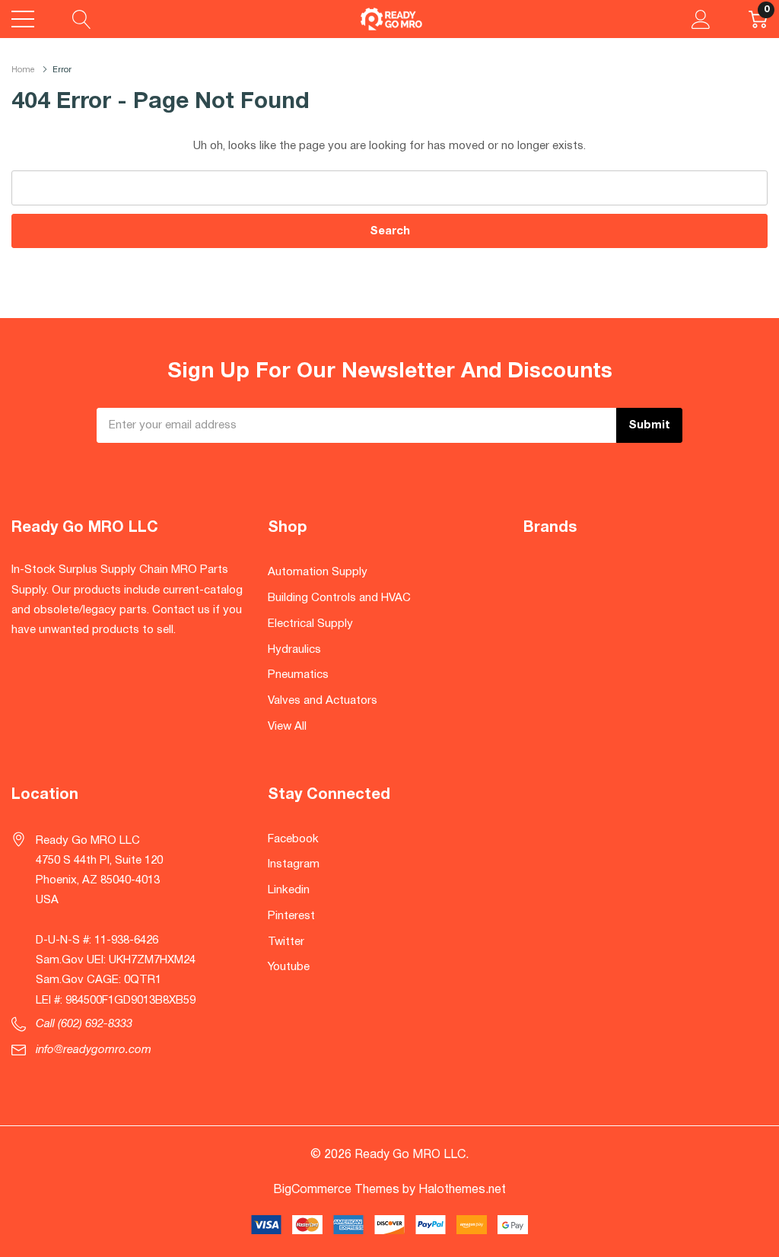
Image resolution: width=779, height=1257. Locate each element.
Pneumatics (298, 675)
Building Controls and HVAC (339, 598)
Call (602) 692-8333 (84, 1024)
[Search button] (81, 19)
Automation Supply (317, 572)
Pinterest (291, 916)
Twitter (286, 942)
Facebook (293, 839)
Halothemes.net (462, 1190)
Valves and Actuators (322, 700)
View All (287, 726)
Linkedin (289, 890)
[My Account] (701, 19)
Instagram (294, 864)
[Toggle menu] (22, 19)
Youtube (289, 967)
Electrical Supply (310, 624)
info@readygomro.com (93, 1050)
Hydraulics (294, 649)
